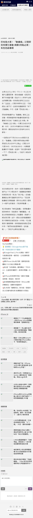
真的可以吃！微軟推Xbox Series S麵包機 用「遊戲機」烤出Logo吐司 (23, 375)
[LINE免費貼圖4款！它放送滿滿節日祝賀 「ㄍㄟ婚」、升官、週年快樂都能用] (7, 423)
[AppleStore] (22, 506)
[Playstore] (19, 506)
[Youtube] (27, 2)
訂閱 (17, 348)
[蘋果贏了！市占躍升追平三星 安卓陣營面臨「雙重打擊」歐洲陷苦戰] (7, 331)
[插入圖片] (26, 488)
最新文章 (5, 5)
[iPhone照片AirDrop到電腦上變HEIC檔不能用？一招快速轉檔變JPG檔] (7, 397)
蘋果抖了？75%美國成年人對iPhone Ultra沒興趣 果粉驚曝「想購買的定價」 (23, 320)
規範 (3, 489)
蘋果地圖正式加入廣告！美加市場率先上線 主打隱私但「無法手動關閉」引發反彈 (23, 432)
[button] (29, 2)
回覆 (30, 489)
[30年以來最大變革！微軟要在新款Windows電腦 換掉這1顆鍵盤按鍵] (7, 387)
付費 (14, 352)
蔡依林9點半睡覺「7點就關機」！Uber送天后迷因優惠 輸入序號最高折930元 (23, 461)
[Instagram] (13, 506)
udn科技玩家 (4, 38)
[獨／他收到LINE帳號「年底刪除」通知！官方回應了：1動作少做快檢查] (7, 414)
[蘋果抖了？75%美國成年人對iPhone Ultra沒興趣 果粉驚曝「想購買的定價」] (7, 321)
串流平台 (24, 348)
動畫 (3, 352)
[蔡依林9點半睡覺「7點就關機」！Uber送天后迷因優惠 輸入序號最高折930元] (7, 462)
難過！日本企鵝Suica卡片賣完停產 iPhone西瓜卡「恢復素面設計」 (22, 340)
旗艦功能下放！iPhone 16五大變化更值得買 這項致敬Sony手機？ (23, 365)
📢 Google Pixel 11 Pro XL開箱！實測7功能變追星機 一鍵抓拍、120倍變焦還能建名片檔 (15, 255)
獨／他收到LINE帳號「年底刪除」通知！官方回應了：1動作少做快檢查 (23, 413)
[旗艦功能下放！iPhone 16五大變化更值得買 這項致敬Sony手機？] (7, 366)
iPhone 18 (4, 314)
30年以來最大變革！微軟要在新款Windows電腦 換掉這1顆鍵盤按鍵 (23, 386)
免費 (19, 352)
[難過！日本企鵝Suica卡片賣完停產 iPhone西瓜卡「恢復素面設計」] (7, 341)
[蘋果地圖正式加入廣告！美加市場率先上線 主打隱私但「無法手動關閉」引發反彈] (7, 433)
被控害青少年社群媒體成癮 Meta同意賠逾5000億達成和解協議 (22, 452)
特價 (9, 352)
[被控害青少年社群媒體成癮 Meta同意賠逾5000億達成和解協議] (7, 453)
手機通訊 (13, 5)
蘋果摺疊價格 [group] (16, 10)
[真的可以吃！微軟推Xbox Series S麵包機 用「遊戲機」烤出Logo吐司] (7, 376)
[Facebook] (10, 506)
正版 (24, 352)
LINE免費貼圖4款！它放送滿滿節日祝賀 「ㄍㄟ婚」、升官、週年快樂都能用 (23, 422)
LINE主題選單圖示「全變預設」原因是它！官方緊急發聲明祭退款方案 (23, 442)
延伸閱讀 (4, 359)
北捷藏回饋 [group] (5, 10)
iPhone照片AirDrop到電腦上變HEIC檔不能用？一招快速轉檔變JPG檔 (23, 396)
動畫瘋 (4, 348)
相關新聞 (4, 406)
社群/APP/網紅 (23, 5)
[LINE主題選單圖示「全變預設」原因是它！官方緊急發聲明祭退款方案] (7, 443)
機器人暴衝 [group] (27, 10)
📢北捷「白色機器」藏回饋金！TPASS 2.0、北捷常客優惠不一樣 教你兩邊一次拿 (16, 270)
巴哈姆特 (11, 348)
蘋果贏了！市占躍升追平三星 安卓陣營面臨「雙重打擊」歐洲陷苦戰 (23, 330)
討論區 (3, 471)
